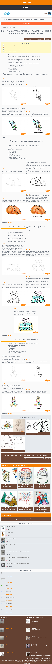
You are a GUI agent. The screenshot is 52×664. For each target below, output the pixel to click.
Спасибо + (48, 39)
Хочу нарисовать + (39, 39)
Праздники (9, 27)
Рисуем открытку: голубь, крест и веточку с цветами (16, 45)
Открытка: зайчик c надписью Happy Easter (14, 49)
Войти (45, 13)
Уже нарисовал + (29, 39)
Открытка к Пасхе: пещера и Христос (13, 47)
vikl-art (10, 137)
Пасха (14, 27)
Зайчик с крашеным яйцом (11, 51)
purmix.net (26, 3)
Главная (4, 27)
